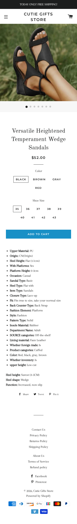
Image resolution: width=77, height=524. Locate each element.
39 (59, 208)
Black (21, 179)
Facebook (40, 476)
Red (38, 187)
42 (44, 217)
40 (23, 217)
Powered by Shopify (38, 496)
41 (33, 217)
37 (38, 208)
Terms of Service (38, 461)
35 (17, 208)
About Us (38, 456)
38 (49, 208)
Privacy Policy (38, 435)
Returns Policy (38, 441)
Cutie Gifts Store (38, 17)
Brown (39, 179)
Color (38, 171)
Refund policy (38, 467)
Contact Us (38, 429)
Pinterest (40, 482)
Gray (57, 179)
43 (54, 217)
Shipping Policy (38, 447)
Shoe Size (38, 200)
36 (28, 208)
